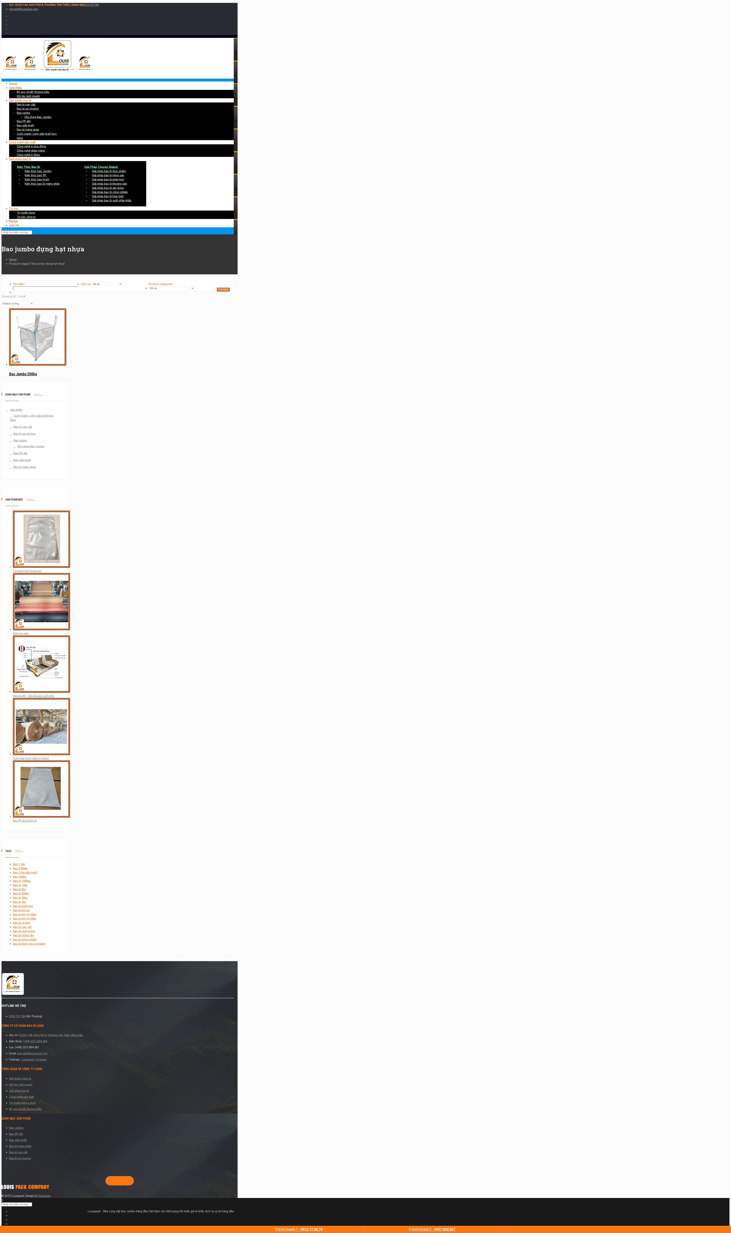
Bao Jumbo (16, 1128)
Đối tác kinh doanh (20, 1084)
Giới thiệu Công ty (20, 1078)
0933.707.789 (17, 1016)
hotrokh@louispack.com (23, 9)
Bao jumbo (20, 440)
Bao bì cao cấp (23, 427)
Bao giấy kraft (22, 460)
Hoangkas (44, 1196)
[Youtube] (121, 1181)
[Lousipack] (25, 1188)
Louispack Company (34, 1059)
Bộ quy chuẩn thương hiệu (25, 1109)
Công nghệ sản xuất (21, 1097)
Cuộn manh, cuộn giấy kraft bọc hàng (31, 418)
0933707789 (91, 4)
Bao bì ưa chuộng (24, 433)
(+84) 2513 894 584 (35, 1041)
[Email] (127, 1181)
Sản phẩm (16, 410)
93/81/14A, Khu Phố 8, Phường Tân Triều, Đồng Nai (51, 1035)
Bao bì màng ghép (25, 467)
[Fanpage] (109, 1181)
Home (13, 259)
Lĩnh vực (86, 284)
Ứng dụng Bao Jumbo (30, 446)
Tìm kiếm (18, 284)
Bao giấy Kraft (18, 1140)
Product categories (161, 284)
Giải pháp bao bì (19, 1090)
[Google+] (115, 1181)
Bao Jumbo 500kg (23, 374)
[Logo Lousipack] (118, 985)
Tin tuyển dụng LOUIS (22, 1103)
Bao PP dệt (20, 453)
